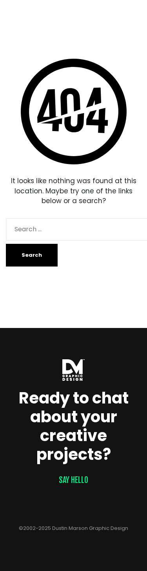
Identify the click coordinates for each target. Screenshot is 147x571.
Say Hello (73, 480)
